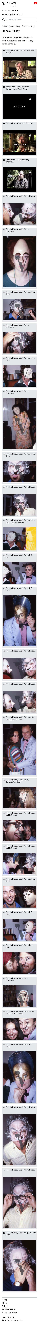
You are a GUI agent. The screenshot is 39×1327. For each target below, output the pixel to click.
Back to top (9, 1317)
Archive (5, 26)
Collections (15, 26)
